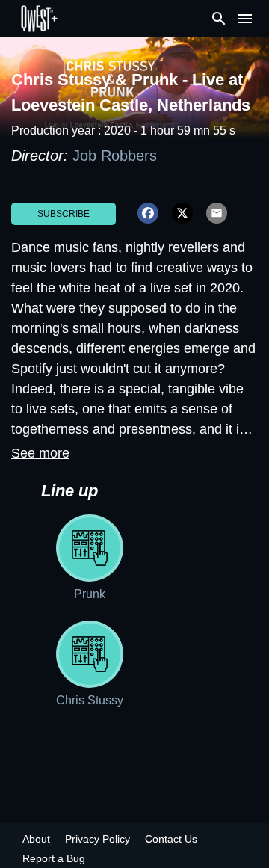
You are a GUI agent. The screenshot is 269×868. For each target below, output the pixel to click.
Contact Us (171, 839)
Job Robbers (114, 155)
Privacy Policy (97, 839)
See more (40, 453)
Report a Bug (53, 858)
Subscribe (63, 214)
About (36, 839)
